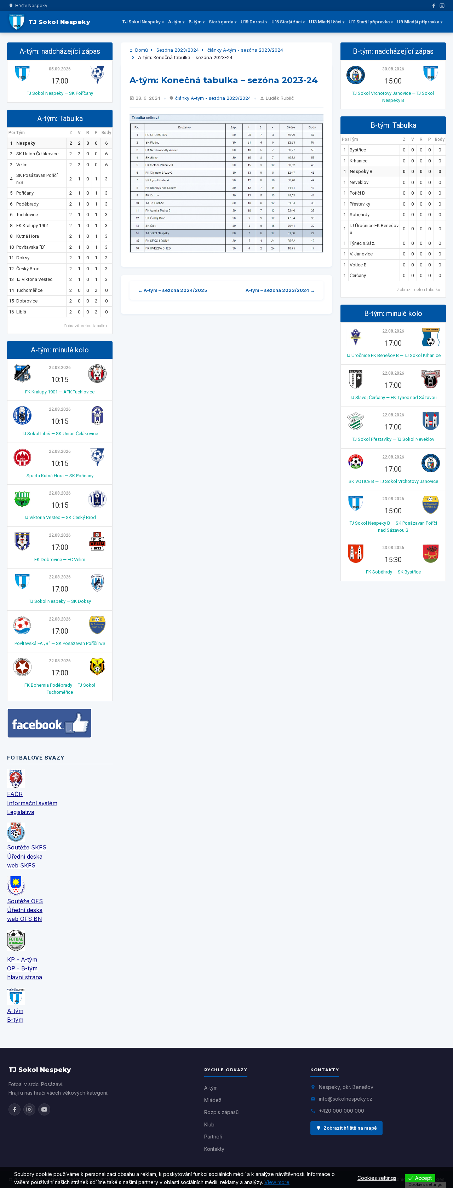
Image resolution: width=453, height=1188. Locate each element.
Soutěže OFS (25, 901)
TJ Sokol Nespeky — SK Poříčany (60, 93)
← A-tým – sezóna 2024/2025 (172, 290)
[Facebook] (433, 5)
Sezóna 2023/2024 (177, 50)
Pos (11, 132)
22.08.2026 (60, 367)
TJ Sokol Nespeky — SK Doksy (60, 601)
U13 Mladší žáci (325, 21)
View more (276, 1182)
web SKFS (21, 865)
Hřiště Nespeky (31, 5)
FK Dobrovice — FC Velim (59, 559)
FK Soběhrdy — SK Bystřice (393, 572)
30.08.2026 (393, 69)
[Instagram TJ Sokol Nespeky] (29, 1109)
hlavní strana (24, 977)
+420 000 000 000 (341, 1111)
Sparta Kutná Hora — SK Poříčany (60, 475)
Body (106, 132)
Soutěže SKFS (26, 847)
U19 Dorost (252, 21)
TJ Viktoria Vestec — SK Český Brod (60, 517)
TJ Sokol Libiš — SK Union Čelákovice (60, 433)
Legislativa (20, 811)
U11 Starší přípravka (369, 21)
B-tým (195, 21)
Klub (209, 1124)
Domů (141, 50)
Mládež (213, 1100)
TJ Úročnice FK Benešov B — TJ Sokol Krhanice (393, 355)
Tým (20, 132)
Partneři (213, 1137)
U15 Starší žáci (286, 21)
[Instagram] (442, 5)
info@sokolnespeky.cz (345, 1099)
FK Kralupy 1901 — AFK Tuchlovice (59, 391)
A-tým (174, 21)
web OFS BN (24, 918)
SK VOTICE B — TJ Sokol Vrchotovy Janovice (393, 481)
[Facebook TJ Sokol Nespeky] (14, 1109)
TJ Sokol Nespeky (141, 21)
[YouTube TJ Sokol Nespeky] (44, 1109)
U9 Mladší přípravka (418, 21)
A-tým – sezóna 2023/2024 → (280, 290)
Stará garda (221, 21)
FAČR (15, 793)
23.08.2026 (393, 498)
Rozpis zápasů (221, 1112)
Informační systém (32, 803)
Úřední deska (24, 856)
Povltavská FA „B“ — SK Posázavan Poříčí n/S (60, 643)
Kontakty (214, 1149)
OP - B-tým (22, 968)
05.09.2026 (60, 69)
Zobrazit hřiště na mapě (350, 1128)
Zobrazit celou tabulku (85, 325)
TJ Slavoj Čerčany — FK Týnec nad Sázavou (393, 397)
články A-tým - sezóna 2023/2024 (245, 50)
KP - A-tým (22, 959)
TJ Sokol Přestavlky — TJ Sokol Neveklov (393, 439)
